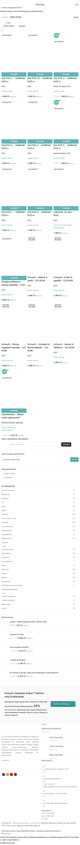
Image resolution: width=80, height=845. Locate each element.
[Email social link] (39, 1)
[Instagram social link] (41, 1)
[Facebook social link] (36, 1)
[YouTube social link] (43, 1)
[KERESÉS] (77, 7)
